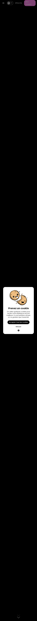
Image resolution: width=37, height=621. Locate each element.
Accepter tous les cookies (18, 322)
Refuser (18, 327)
